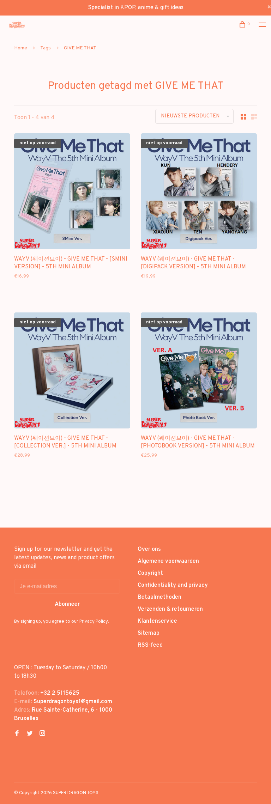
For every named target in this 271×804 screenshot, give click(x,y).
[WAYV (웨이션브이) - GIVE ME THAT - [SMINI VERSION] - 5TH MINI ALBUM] (72, 192)
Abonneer (67, 604)
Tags (45, 48)
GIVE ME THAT (80, 48)
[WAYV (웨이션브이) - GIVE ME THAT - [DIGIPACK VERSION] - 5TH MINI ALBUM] (199, 192)
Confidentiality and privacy (173, 585)
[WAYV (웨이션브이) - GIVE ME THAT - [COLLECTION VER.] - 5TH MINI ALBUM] (72, 371)
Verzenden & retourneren (170, 609)
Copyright (150, 573)
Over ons (149, 549)
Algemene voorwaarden (168, 561)
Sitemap (148, 633)
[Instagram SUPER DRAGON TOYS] (42, 734)
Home (20, 48)
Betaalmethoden (159, 597)
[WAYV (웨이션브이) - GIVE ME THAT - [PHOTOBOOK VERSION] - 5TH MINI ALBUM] (199, 371)
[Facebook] (17, 734)
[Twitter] (29, 734)
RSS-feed (150, 645)
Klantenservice (157, 621)
